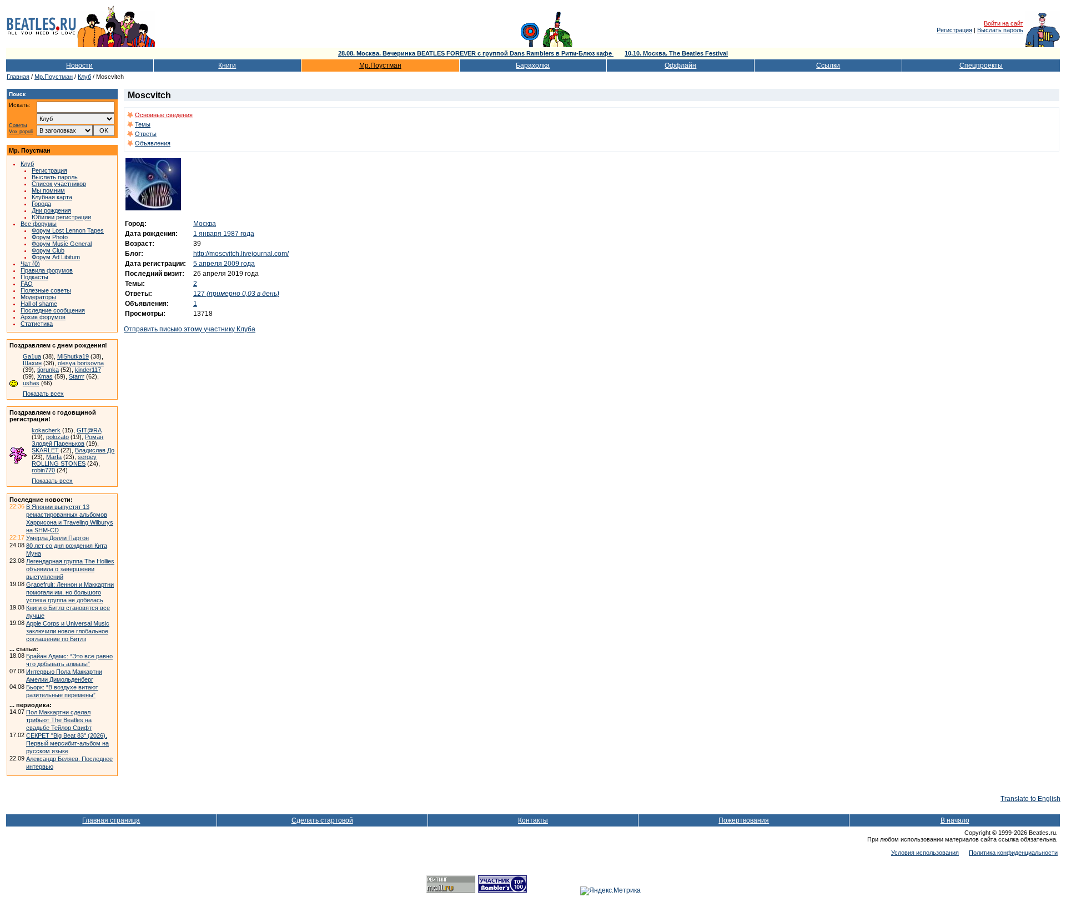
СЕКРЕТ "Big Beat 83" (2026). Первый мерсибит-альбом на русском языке (67, 743)
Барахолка (533, 65)
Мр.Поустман (380, 65)
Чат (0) (30, 263)
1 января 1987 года (223, 234)
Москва (204, 224)
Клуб (84, 76)
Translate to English (1030, 799)
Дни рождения (51, 210)
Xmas (45, 376)
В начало (955, 820)
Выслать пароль (1000, 30)
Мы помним (48, 190)
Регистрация (954, 30)
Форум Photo (50, 237)
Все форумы (39, 223)
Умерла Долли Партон (57, 538)
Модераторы (38, 297)
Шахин (32, 363)
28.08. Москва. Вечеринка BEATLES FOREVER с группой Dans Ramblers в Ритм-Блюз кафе (476, 53)
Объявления (152, 143)
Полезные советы (46, 290)
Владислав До (94, 450)
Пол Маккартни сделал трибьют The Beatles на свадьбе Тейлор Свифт (59, 720)
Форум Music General (62, 243)
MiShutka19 (73, 356)
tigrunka (48, 369)
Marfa (54, 456)
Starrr (76, 376)
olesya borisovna (81, 363)
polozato (57, 437)
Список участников (59, 183)
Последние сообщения (53, 310)
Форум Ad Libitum (56, 257)
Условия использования (925, 852)
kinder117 (88, 369)
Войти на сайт (1003, 23)
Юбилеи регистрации (61, 217)
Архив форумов (43, 317)
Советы (18, 125)
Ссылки (828, 65)
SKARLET (45, 450)
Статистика (37, 323)
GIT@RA (89, 430)
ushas (31, 383)
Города (41, 203)
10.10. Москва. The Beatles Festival (676, 53)
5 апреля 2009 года (224, 264)
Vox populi (21, 131)
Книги (227, 65)
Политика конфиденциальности (1013, 852)
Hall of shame (39, 303)
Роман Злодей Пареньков (67, 440)
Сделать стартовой (322, 820)
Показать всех (43, 393)
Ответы (146, 133)
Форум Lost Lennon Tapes (68, 230)
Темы (142, 124)
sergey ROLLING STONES (64, 460)
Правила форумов (47, 270)
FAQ (27, 283)
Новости (79, 65)
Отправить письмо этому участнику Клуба (189, 329)
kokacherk (46, 430)
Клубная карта (52, 197)
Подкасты (34, 277)
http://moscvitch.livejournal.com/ (241, 254)
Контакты (533, 820)
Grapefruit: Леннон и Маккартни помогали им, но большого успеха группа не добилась (70, 592)
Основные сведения (164, 115)
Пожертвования (743, 820)
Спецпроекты (981, 65)
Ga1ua (32, 356)
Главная (18, 76)
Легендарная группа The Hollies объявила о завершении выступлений (70, 569)
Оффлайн (680, 65)
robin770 (43, 470)
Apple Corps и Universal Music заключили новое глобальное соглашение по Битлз (67, 631)
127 (236, 294)
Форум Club (48, 250)
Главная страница (111, 820)
